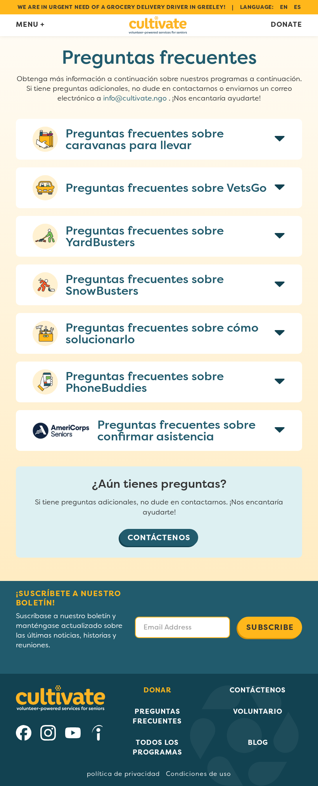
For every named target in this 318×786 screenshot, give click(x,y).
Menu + (30, 24)
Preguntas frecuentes (157, 716)
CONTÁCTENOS (159, 537)
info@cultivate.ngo (135, 98)
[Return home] (158, 25)
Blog (258, 742)
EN (284, 6)
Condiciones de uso (198, 774)
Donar (157, 690)
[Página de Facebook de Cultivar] (23, 737)
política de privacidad (123, 774)
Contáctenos (258, 690)
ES (297, 6)
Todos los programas (157, 747)
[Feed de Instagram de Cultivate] (48, 737)
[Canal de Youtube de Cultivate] (73, 737)
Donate (286, 24)
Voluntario (257, 711)
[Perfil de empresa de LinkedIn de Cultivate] (97, 737)
